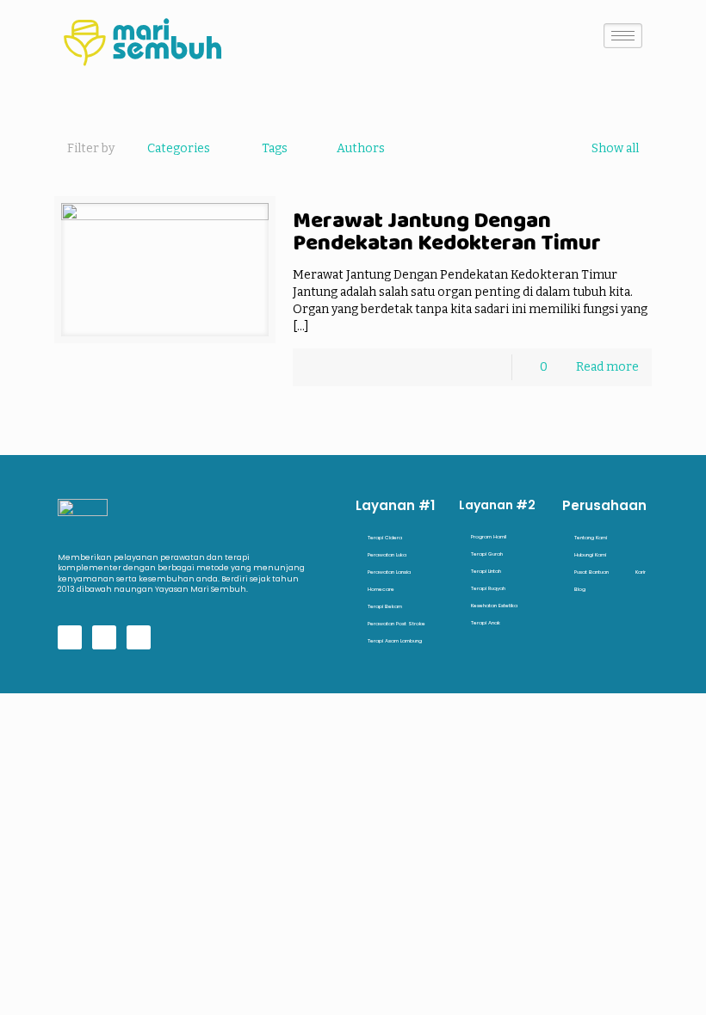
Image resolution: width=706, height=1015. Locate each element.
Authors (361, 148)
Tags (275, 148)
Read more (607, 367)
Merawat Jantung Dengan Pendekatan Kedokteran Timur (447, 231)
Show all (615, 148)
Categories (178, 148)
